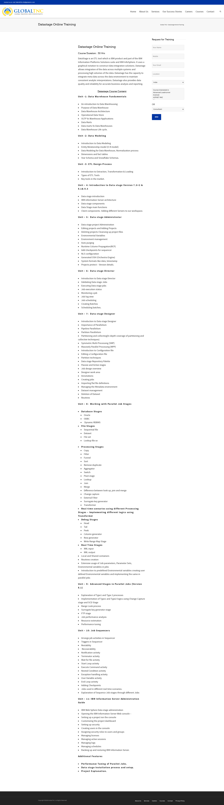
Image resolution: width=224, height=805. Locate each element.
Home (133, 11)
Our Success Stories (172, 11)
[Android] (168, 95)
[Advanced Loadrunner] (168, 92)
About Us (143, 11)
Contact (210, 11)
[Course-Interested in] (168, 90)
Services (155, 11)
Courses (200, 11)
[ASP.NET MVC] (168, 97)
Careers (188, 11)
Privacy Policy (180, 801)
